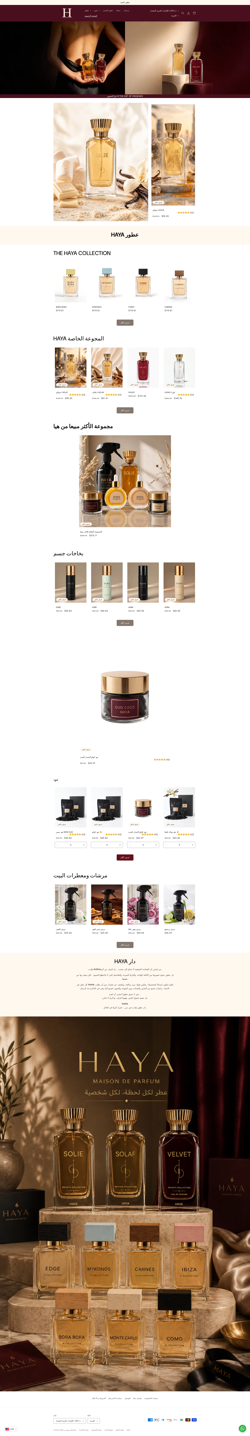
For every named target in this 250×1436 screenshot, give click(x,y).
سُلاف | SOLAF (98, 392)
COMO (131, 307)
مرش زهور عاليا (134, 929)
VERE (94, 607)
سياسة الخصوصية (151, 1398)
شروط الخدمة (108, 1430)
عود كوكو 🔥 (97, 832)
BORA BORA (61, 307)
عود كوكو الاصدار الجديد (89, 757)
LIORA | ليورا (170, 392)
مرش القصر (60, 929)
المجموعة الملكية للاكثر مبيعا (91, 532)
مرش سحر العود (98, 929)
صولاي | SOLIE (158, 210)
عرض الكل (125, 322)
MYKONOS (96, 307)
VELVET (131, 392)
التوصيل (127, 1398)
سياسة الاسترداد (84, 1430)
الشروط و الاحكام (99, 1398)
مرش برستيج (170, 929)
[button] (87, 10)
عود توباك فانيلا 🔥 (172, 832)
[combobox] (10, 1429)
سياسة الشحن (119, 1430)
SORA (167, 607)
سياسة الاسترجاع (115, 1398)
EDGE (58, 607)
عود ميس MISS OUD (64, 832)
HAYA (62, 1430)
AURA (130, 607)
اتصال (128, 1430)
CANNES (168, 307)
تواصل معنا (137, 1398)
